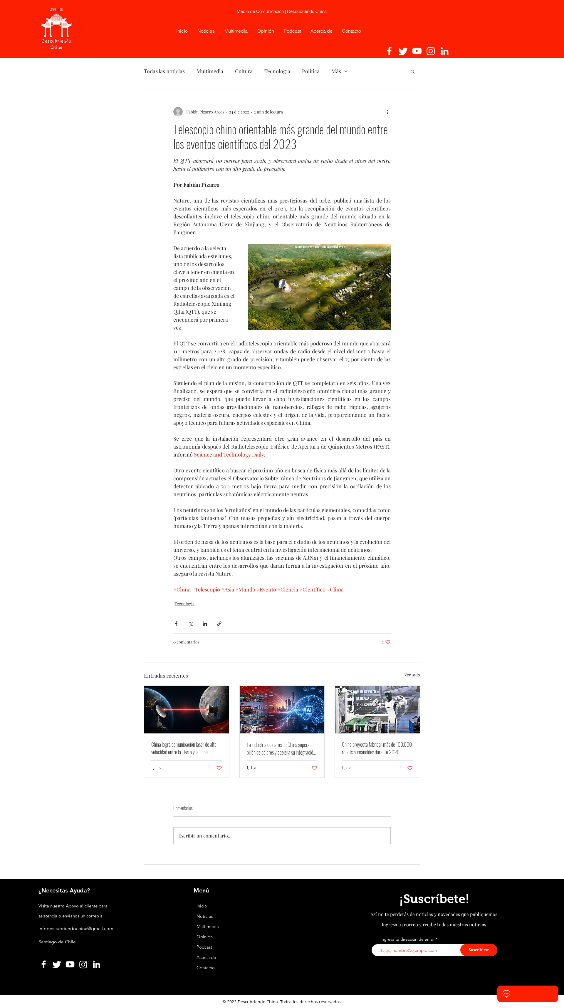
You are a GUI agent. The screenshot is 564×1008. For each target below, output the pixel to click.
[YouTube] (417, 51)
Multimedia (210, 71)
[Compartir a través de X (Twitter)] (190, 623)
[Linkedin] (444, 51)
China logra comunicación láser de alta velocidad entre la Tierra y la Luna (183, 748)
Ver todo (412, 675)
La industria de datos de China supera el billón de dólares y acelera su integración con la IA (281, 748)
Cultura (244, 71)
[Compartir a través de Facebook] (176, 623)
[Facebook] (389, 51)
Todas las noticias (164, 71)
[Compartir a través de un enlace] (219, 623)
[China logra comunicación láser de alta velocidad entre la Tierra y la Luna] (186, 709)
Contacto (206, 967)
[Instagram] (430, 51)
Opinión (205, 937)
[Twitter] (403, 51)
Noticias (205, 916)
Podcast (204, 947)
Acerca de (206, 957)
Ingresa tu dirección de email (407, 939)
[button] (412, 71)
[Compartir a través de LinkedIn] (205, 623)
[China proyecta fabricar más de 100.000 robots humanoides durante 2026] (377, 709)
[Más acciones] (387, 111)
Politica (311, 71)
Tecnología (277, 71)
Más (336, 71)
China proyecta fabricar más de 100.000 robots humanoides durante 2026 (377, 748)
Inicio (202, 906)
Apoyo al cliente (82, 906)
